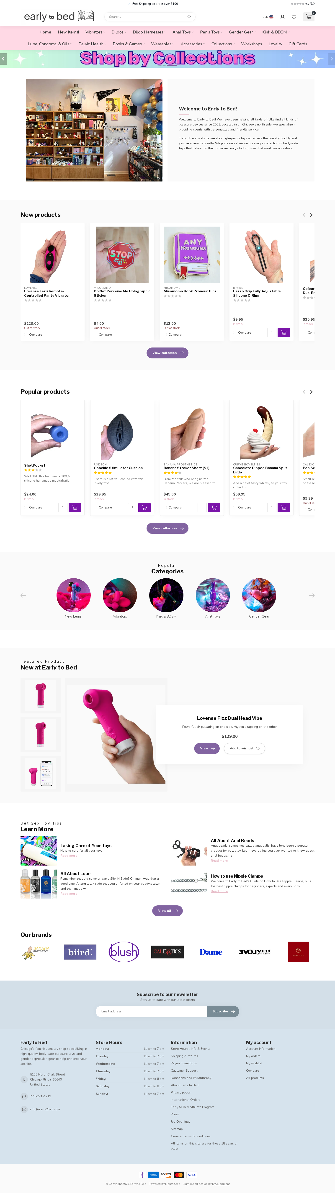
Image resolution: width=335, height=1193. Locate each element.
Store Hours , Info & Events (190, 1049)
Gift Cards (298, 44)
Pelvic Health (91, 44)
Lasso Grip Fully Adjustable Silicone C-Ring (257, 293)
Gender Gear (241, 32)
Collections (221, 44)
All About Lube (75, 873)
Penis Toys (210, 32)
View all (164, 911)
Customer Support (184, 1070)
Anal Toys (182, 32)
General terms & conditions (191, 1136)
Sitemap (177, 1129)
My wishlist (254, 1063)
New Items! (68, 32)
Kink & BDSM (274, 32)
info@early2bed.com (45, 1109)
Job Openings (180, 1121)
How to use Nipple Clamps (237, 876)
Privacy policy (181, 1092)
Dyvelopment (221, 1184)
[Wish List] (294, 16)
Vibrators (93, 32)
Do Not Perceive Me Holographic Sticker (122, 293)
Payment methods (184, 1063)
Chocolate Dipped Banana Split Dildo (260, 470)
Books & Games (127, 44)
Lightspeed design (195, 1184)
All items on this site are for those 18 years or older (204, 1146)
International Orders (185, 1100)
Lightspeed (172, 1184)
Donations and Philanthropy (191, 1078)
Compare (35, 334)
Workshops (251, 44)
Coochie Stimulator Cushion (118, 468)
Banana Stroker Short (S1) (186, 468)
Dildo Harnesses (148, 32)
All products (255, 1078)
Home (45, 32)
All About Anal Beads (232, 840)
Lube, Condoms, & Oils (48, 44)
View (204, 748)
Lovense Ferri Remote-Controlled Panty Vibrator (47, 293)
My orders (253, 1056)
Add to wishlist (241, 748)
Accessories (191, 44)
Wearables (161, 44)
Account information (261, 1049)
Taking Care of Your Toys (85, 845)
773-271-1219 (40, 1096)
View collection (164, 353)
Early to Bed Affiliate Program (192, 1107)
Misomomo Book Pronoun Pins (190, 291)
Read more (68, 855)
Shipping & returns (184, 1056)
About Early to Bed (184, 1085)
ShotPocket (34, 465)
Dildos (118, 32)
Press (175, 1114)
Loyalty (275, 44)
